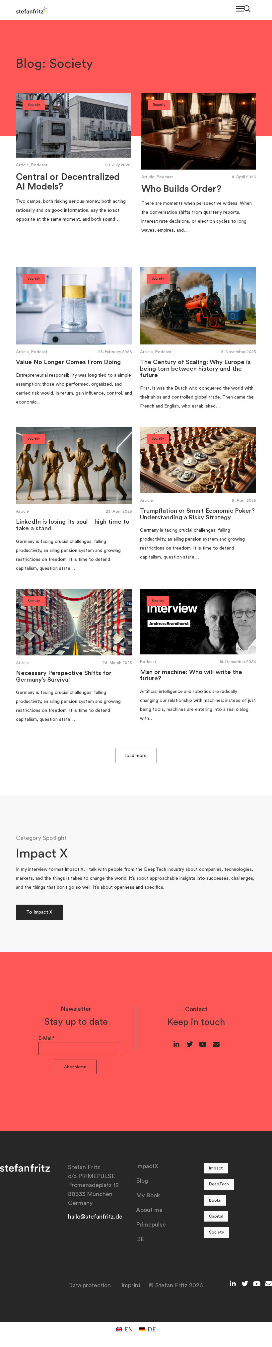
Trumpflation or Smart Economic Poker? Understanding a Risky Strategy (197, 514)
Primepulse (151, 1225)
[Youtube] (203, 1044)
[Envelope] (216, 1044)
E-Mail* (46, 1038)
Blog (142, 1181)
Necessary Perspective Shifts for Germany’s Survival (63, 676)
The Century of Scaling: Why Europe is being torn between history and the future (195, 368)
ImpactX (147, 1166)
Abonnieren (75, 1067)
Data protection (89, 1285)
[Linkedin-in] (176, 1044)
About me (149, 1210)
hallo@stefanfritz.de (95, 1217)
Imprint (131, 1285)
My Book (148, 1195)
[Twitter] (189, 1044)
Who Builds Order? (181, 188)
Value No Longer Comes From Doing (68, 362)
